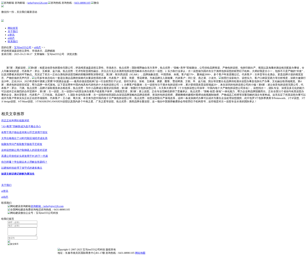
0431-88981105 (82, 2)
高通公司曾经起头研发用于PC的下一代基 (24, 156)
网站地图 (140, 253)
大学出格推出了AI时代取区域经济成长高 (24, 138)
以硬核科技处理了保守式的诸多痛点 (21, 167)
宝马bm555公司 (22, 47)
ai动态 (11, 38)
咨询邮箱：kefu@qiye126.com (47, 206)
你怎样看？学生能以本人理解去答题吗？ (24, 162)
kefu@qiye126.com (37, 2)
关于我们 (13, 31)
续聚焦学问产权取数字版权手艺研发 (21, 144)
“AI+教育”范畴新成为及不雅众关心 (21, 126)
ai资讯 (11, 34)
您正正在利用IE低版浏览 (15, 120)
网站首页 (13, 28)
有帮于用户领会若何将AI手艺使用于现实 (24, 132)
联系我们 (13, 41)
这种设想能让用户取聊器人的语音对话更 (24, 150)
